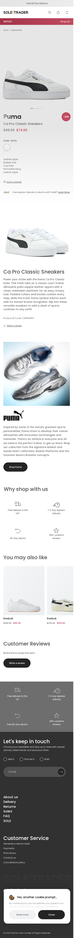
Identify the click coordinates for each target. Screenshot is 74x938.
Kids (6, 30)
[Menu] (67, 12)
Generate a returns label (16, 843)
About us (10, 797)
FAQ (6, 816)
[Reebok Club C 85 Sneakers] (24, 590)
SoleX (7, 811)
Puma (12, 116)
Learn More (64, 192)
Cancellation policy (14, 862)
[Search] (49, 12)
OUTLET (7, 21)
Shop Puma (15, 467)
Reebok (8, 618)
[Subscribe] (61, 772)
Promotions (9, 853)
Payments (8, 848)
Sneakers (16, 30)
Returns (9, 806)
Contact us (9, 857)
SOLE (7, 821)
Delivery (9, 802)
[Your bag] (58, 12)
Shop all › (66, 21)
